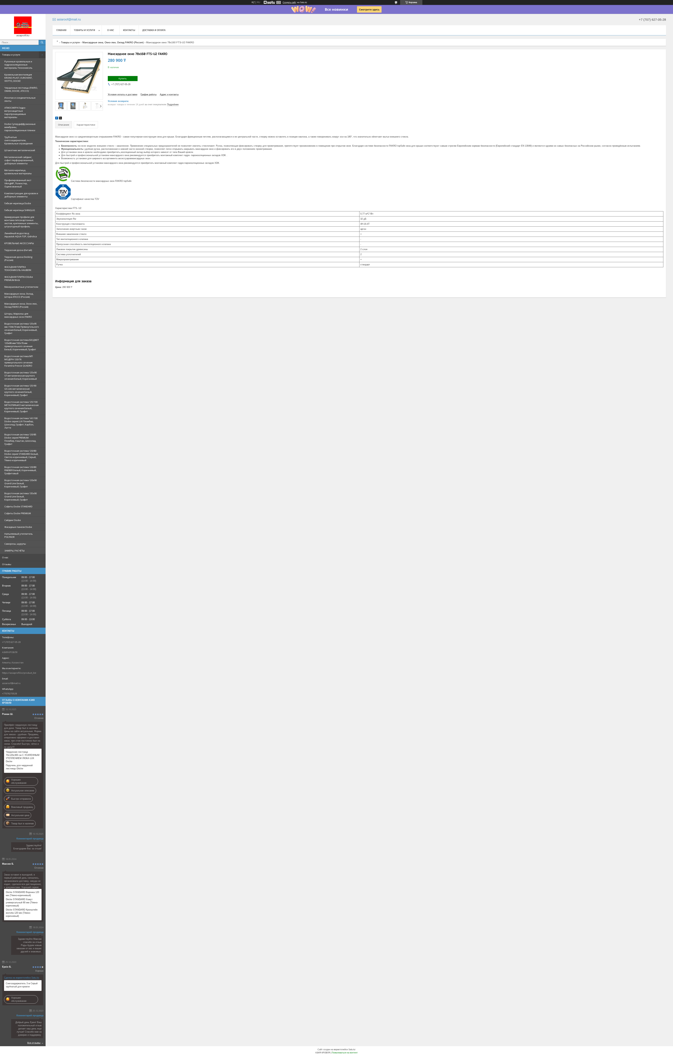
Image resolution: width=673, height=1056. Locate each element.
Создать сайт (289, 2)
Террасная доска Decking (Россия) (18, 258)
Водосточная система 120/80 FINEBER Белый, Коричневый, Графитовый (20, 470)
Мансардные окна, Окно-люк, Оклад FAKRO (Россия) (20, 305)
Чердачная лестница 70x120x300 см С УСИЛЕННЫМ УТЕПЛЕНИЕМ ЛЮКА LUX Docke (22, 757)
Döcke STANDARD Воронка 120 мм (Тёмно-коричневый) (22, 894)
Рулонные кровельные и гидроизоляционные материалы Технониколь (18, 64)
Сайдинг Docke (12, 520)
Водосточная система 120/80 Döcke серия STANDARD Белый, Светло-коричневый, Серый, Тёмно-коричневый (21, 455)
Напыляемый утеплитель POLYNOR (18, 535)
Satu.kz (351, 1049)
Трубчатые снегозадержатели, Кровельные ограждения (18, 140)
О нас (5, 557)
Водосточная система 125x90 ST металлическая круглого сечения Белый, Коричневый (20, 375)
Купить (123, 78)
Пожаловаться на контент (345, 1052)
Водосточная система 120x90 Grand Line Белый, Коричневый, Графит (20, 483)
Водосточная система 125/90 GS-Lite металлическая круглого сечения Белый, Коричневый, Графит (20, 390)
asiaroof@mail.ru (11, 683)
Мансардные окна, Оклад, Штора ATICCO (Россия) (18, 295)
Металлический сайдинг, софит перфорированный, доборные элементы (19, 160)
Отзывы (6, 564)
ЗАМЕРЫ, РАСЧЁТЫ (14, 550)
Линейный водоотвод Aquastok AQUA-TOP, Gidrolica (20, 235)
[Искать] (42, 42)
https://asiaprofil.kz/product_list (19, 672)
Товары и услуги (11, 54)
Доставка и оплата (153, 30)
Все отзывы (33, 1042)
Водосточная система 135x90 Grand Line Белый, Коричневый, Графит (20, 496)
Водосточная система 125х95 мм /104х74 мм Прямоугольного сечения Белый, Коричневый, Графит (21, 328)
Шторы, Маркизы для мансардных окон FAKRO (18, 315)
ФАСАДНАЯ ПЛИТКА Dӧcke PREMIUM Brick (18, 278)
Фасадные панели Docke (18, 527)
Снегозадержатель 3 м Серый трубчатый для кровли (22, 985)
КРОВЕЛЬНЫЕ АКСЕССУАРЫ (19, 243)
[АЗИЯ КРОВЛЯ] (23, 25)
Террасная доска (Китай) (18, 250)
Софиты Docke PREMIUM (17, 513)
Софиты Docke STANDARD (18, 506)
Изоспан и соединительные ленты (20, 99)
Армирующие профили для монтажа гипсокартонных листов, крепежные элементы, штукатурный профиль (21, 221)
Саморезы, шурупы (15, 543)
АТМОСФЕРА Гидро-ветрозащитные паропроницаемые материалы (15, 112)
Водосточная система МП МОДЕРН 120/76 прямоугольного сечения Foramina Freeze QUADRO (18, 361)
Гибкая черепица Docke (17, 203)
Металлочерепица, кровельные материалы (18, 172)
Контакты (129, 30)
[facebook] (56, 118)
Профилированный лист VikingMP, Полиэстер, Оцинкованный (17, 183)
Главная (61, 30)
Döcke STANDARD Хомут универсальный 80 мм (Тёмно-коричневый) (22, 902)
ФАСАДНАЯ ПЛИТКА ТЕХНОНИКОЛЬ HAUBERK (17, 268)
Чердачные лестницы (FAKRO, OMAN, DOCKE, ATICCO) (21, 89)
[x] (60, 118)
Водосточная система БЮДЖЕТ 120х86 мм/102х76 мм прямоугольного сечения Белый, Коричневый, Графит (21, 344)
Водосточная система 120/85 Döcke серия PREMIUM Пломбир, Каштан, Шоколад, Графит (20, 439)
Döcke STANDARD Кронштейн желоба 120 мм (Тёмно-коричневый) (22, 912)
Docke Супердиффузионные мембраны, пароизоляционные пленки (20, 127)
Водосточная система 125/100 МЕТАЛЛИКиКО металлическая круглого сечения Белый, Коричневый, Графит (21, 406)
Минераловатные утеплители (21, 286)
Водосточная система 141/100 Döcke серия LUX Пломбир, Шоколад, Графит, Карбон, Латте (21, 423)
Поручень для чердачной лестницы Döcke (19, 767)
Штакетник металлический (19, 150)
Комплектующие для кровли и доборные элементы (21, 195)
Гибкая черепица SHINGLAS (19, 210)
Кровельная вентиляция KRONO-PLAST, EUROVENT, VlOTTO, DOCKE (18, 77)
